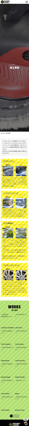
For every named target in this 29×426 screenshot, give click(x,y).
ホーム (2, 133)
